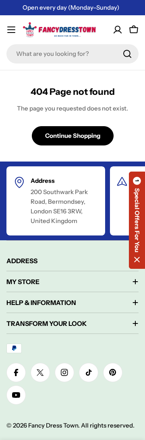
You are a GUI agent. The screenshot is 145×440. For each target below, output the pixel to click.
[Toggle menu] (11, 30)
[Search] (127, 54)
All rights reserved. (108, 425)
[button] (137, 220)
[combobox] (72, 53)
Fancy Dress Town (53, 425)
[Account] (117, 30)
